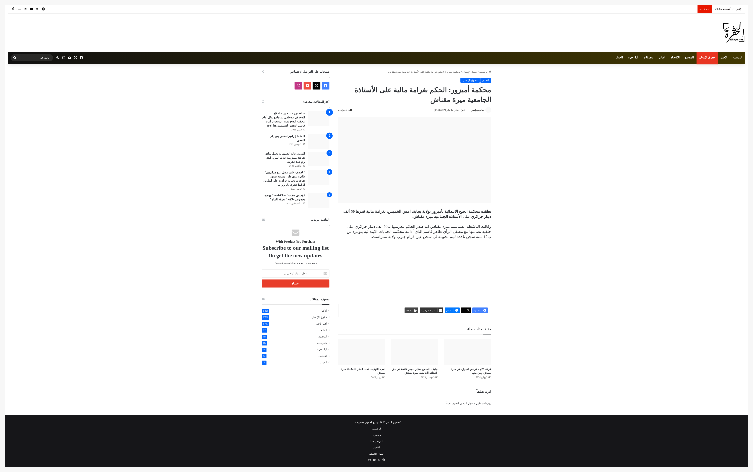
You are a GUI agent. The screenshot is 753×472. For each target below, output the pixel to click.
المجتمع (689, 57)
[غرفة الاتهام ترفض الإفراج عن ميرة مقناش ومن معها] (467, 352)
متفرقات (649, 57)
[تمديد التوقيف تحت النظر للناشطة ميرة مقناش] (361, 352)
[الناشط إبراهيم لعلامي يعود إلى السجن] (318, 141)
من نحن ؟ (376, 434)
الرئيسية (737, 57)
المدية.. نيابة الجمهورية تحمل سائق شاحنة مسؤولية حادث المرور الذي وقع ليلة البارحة (285, 157)
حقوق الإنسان (707, 57)
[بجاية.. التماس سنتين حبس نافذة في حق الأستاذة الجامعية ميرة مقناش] (414, 352)
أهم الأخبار (321, 323)
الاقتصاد (675, 57)
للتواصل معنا (376, 441)
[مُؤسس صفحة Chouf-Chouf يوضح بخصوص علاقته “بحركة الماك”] (318, 200)
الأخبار (724, 57)
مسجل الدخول (467, 403)
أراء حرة (633, 57)
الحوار (619, 57)
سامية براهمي (477, 110)
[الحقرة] (734, 32)
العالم (662, 57)
